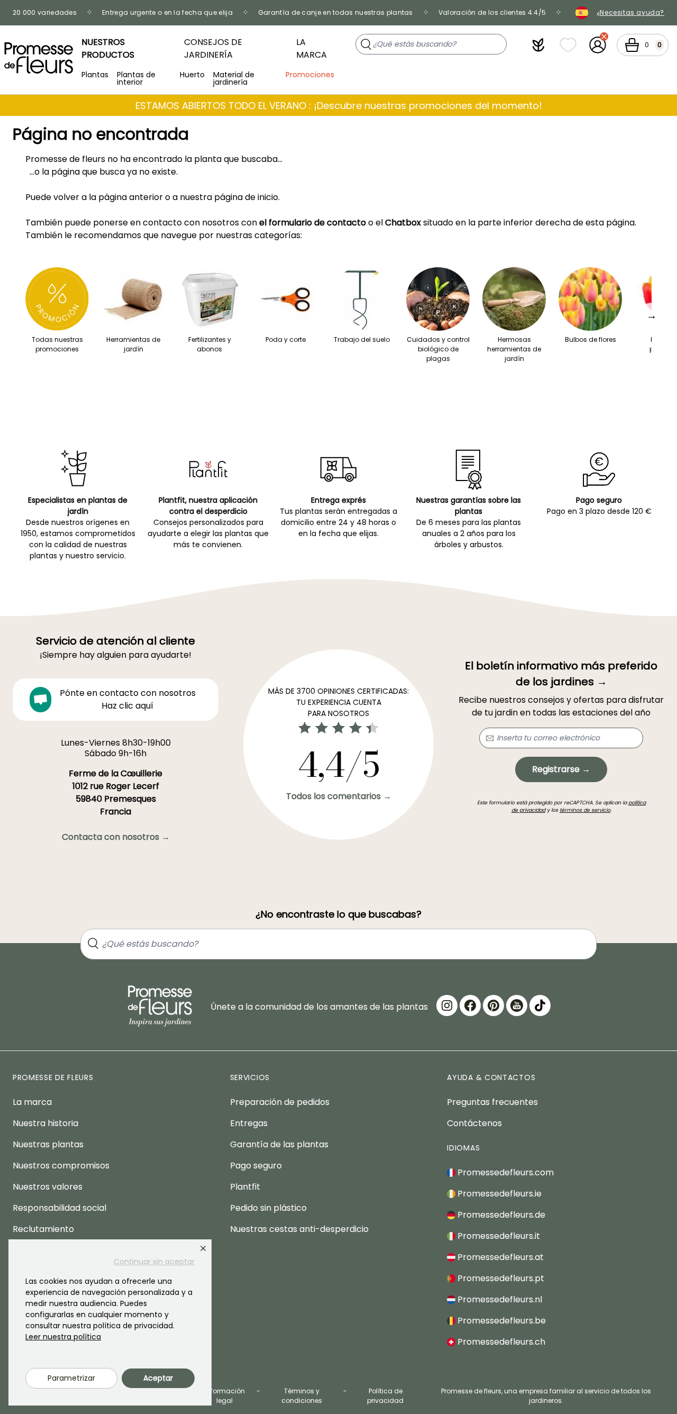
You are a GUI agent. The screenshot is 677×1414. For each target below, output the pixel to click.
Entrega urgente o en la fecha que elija (167, 12)
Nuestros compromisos (61, 1165)
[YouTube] (516, 1005)
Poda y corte (286, 339)
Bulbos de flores (590, 339)
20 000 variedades (45, 12)
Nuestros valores (48, 1187)
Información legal (225, 1395)
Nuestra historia (45, 1123)
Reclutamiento (43, 1229)
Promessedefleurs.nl (498, 1299)
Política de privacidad (385, 1395)
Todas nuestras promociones (57, 344)
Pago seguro (256, 1165)
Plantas (94, 74)
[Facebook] (470, 1005)
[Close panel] (203, 1248)
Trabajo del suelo (362, 339)
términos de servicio (585, 809)
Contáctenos (474, 1123)
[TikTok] (540, 1005)
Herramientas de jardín (133, 344)
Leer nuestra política (63, 1336)
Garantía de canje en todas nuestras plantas (335, 12)
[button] (538, 45)
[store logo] (38, 58)
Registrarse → (561, 769)
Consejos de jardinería (213, 48)
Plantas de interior (136, 77)
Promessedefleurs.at (499, 1257)
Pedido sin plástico (268, 1208)
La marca (311, 48)
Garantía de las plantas (279, 1144)
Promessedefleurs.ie (498, 1194)
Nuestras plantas (48, 1144)
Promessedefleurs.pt (499, 1278)
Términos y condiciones (301, 1395)
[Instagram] (447, 1005)
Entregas (249, 1123)
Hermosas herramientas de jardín (514, 349)
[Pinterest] (493, 1005)
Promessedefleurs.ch (500, 1342)
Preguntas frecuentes (492, 1102)
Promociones (310, 74)
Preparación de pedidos (280, 1102)
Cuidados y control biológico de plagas (438, 349)
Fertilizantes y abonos (209, 344)
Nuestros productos (107, 48)
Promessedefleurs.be (500, 1321)
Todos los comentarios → (338, 796)
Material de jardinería (233, 77)
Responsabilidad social (59, 1208)
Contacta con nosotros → (116, 837)
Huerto (192, 74)
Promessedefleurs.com (504, 1172)
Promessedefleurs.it (497, 1236)
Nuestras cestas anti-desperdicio (299, 1229)
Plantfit (245, 1187)
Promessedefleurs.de (500, 1215)
